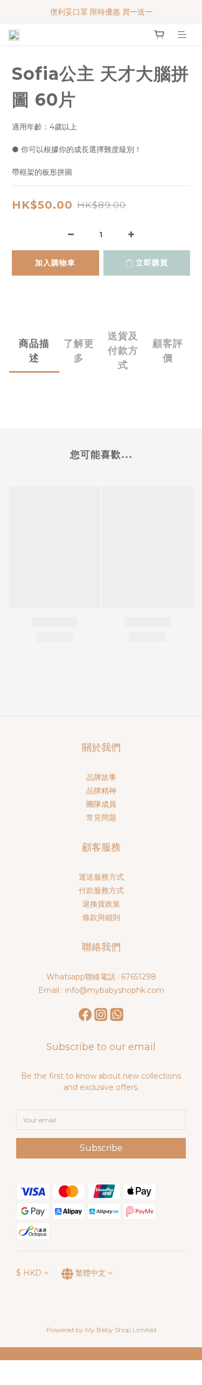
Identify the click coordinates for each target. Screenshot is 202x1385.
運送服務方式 (101, 877)
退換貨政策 (101, 904)
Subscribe (101, 1148)
